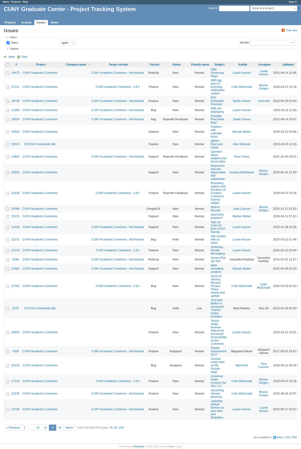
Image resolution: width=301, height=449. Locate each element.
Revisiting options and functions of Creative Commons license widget (218, 193)
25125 (15, 365)
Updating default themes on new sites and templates (217, 409)
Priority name (200, 64)
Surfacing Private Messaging (218, 250)
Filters (13, 37)
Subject (219, 64)
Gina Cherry (242, 156)
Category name (76, 64)
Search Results (215, 208)
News (54, 22)
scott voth (264, 101)
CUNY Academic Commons (40, 72)
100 (121, 427)
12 (38, 427)
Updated (288, 64)
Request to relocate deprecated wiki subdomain (218, 172)
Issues (41, 22)
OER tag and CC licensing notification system (218, 87)
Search (213, 8)
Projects (16, 1)
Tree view (291, 30)
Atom (280, 437)
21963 (15, 268)
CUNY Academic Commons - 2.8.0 (118, 87)
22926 (15, 172)
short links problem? (217, 216)
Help (25, 1)
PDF (294, 437)
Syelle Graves (242, 101)
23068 (15, 208)
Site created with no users (218, 239)
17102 (15, 381)
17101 (15, 87)
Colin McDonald (241, 87)
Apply (11, 56)
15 (60, 427)
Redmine (139, 446)
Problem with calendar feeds (216, 131)
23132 (15, 393)
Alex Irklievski (241, 144)
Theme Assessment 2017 (218, 351)
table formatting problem (217, 269)
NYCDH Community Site (40, 144)
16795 (15, 409)
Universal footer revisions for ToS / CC (218, 381)
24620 (15, 131)
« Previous (13, 427)
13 (45, 427)
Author (242, 64)
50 (115, 427)
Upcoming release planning (217, 394)
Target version (118, 64)
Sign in (293, 1)
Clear (24, 56)
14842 (15, 156)
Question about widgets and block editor (218, 156)
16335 (15, 193)
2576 (15, 308)
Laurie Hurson (242, 72)
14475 (15, 72)
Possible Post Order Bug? (217, 119)
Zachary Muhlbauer (241, 172)
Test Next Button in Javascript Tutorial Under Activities (217, 308)
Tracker (154, 64)
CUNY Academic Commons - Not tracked (117, 72)
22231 (15, 239)
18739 (15, 101)
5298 (15, 259)
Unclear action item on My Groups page (218, 365)
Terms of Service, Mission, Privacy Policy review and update (218, 286)
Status (14, 42)
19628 (15, 332)
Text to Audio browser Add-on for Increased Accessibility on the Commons (218, 332)
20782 (15, 286)
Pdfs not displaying (217, 110)
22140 (15, 250)
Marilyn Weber (242, 131)
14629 (15, 119)
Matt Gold (242, 365)
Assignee (264, 64)
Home (6, 1)
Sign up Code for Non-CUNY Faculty (218, 227)
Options (14, 48)
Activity (26, 22)
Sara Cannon (241, 208)
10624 (15, 144)
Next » (70, 427)
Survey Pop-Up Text (218, 259)
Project (41, 64)
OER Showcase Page (217, 73)
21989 (15, 110)
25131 (15, 216)
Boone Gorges (263, 87)
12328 (15, 227)
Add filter (245, 42)
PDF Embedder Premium (217, 101)
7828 (15, 351)
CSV (287, 437)
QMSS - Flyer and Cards (217, 144)
